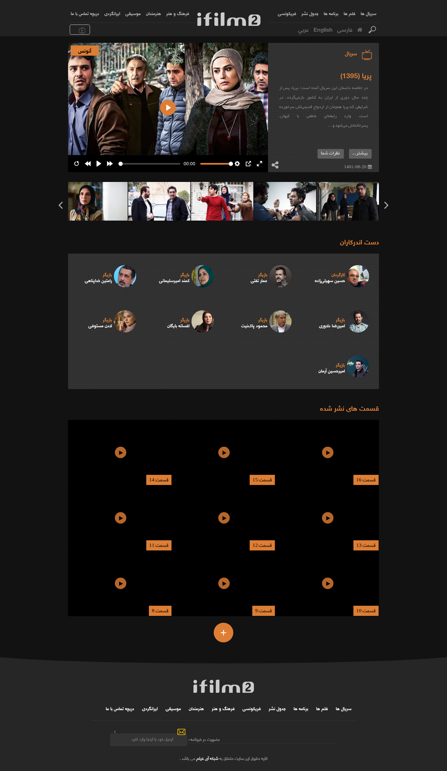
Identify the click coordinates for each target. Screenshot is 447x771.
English (322, 29)
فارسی (344, 29)
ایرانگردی (112, 13)
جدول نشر (309, 13)
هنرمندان (153, 13)
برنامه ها (331, 13)
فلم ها (349, 13)
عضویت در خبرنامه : (204, 739)
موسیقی (133, 13)
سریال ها (368, 13)
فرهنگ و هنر (177, 13)
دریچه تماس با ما (85, 13)
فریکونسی (287, 13)
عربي (303, 29)
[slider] (149, 164)
